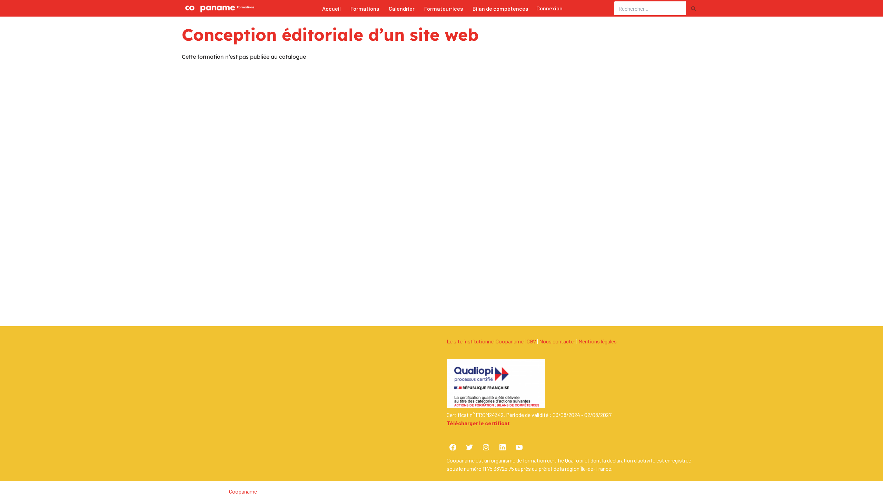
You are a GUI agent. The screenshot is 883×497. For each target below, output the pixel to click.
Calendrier (402, 8)
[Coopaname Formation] (218, 8)
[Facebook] (453, 447)
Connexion (549, 8)
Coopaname (243, 491)
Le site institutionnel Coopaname (485, 341)
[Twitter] (469, 447)
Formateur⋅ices (443, 8)
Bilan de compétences (500, 8)
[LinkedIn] (502, 447)
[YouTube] (519, 447)
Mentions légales (597, 341)
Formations (364, 8)
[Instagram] (486, 447)
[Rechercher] (693, 8)
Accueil (331, 8)
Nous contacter (557, 341)
